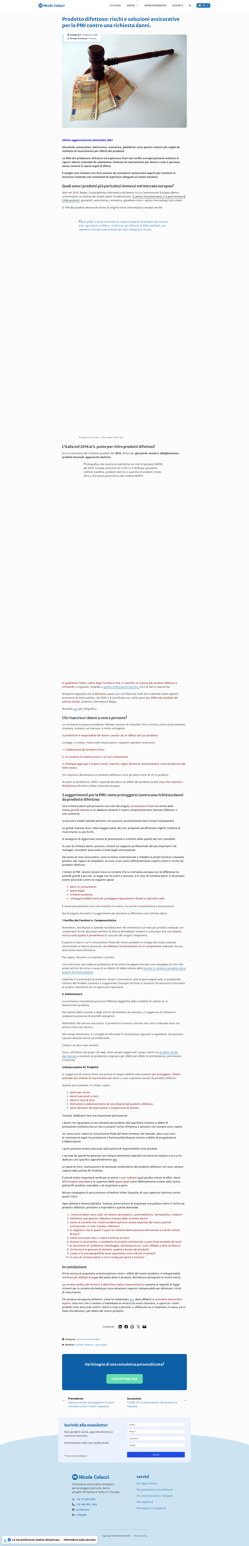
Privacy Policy (140, 1535)
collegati (81, 1514)
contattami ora (125, 1379)
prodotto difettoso (84, 1344)
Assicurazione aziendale (88, 1339)
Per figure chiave (147, 1483)
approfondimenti (155, 5)
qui (76, 708)
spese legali (101, 1344)
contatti (177, 5)
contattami (82, 1509)
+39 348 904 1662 (86, 1504)
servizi (131, 5)
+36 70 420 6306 (85, 1499)
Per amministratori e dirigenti (155, 1495)
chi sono (115, 5)
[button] (138, 5)
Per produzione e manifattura (155, 1489)
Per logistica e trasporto (151, 1508)
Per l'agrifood (145, 1502)
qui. (115, 1159)
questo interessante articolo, (121, 686)
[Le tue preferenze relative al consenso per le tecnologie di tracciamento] (5, 1541)
